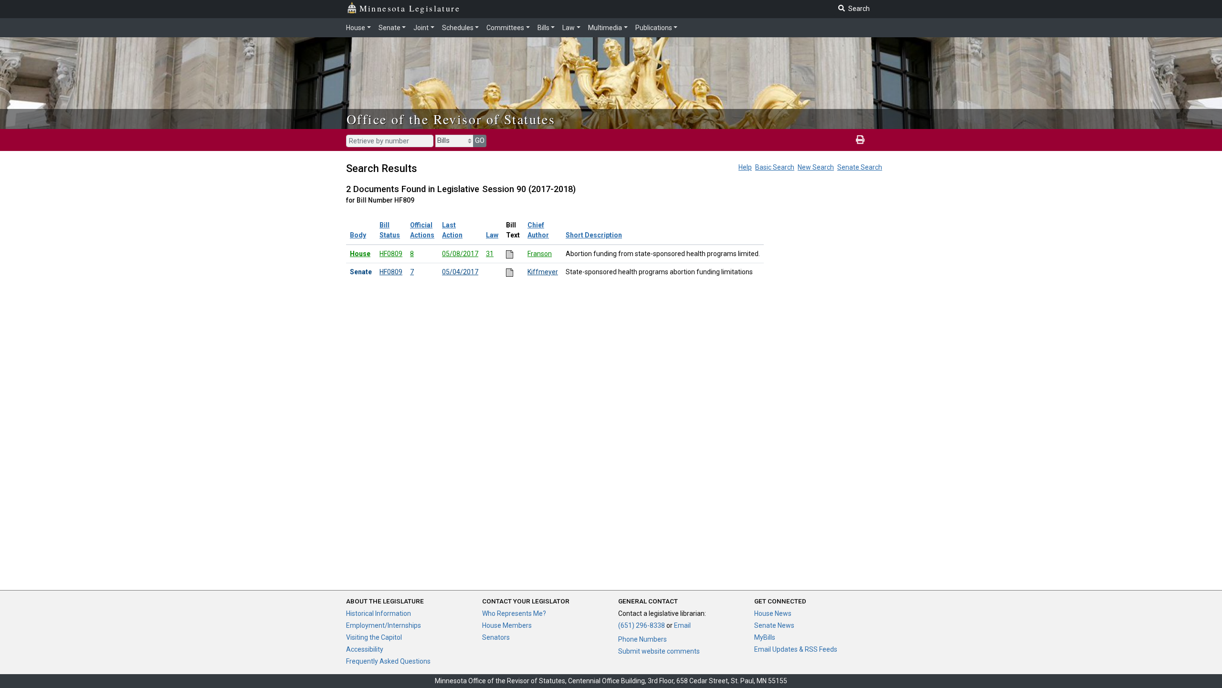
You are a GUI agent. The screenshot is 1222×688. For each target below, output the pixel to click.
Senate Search (859, 167)
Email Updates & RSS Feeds (795, 649)
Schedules (458, 28)
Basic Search (774, 167)
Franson (539, 254)
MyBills (764, 637)
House (355, 28)
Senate (389, 28)
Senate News (774, 625)
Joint (421, 28)
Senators (496, 637)
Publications (653, 28)
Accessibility (364, 649)
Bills (543, 28)
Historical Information (378, 613)
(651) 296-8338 (641, 625)
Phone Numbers (642, 639)
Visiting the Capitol (374, 637)
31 (490, 254)
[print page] (860, 140)
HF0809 (390, 254)
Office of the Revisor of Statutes (451, 119)
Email (682, 625)
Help (745, 167)
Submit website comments (659, 651)
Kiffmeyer (542, 272)
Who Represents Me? (514, 613)
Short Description (594, 235)
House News (772, 613)
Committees (505, 28)
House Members (507, 625)
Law (568, 28)
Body (358, 235)
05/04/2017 (460, 272)
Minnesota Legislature (409, 8)
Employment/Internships (383, 625)
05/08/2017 (460, 254)
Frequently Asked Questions (388, 661)
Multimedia (605, 28)
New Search (816, 167)
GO (480, 140)
